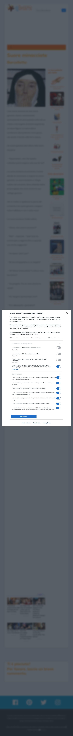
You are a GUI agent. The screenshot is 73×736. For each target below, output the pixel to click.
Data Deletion (26, 423)
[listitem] (36, 344)
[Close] (67, 313)
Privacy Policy (46, 423)
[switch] (58, 347)
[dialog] (36, 368)
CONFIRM (23, 416)
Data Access (36, 423)
